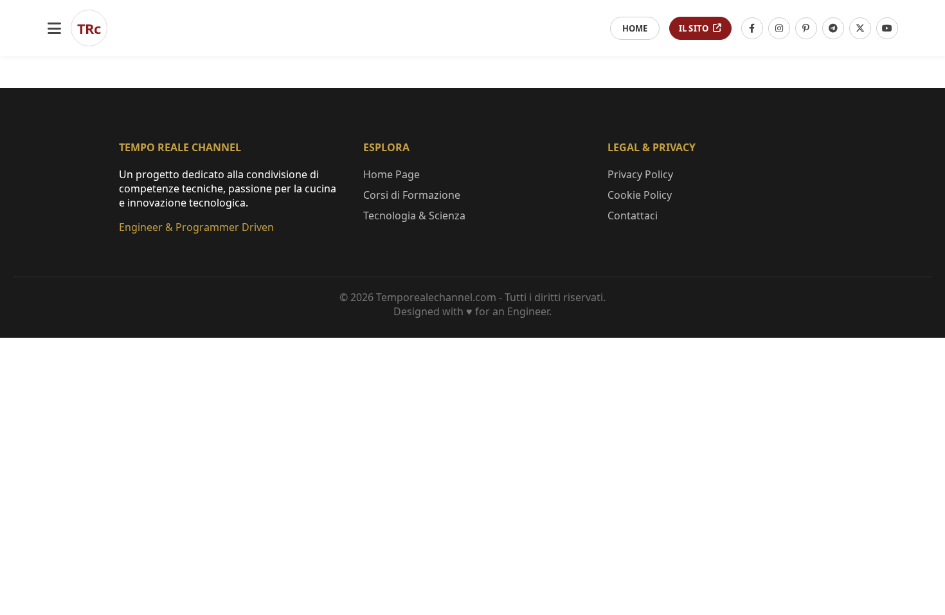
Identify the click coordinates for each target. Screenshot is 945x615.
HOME (634, 28)
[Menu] (54, 28)
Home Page (391, 174)
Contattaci (633, 215)
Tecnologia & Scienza (414, 215)
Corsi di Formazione (411, 195)
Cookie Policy (640, 195)
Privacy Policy (640, 174)
